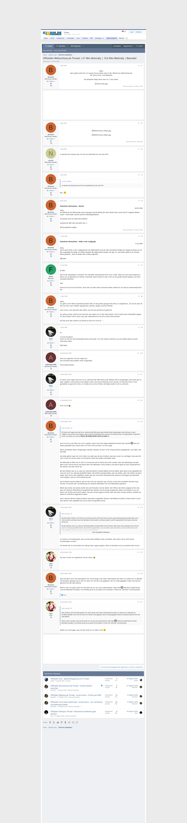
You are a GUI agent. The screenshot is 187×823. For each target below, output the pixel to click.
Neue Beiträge (47, 50)
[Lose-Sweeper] (127, 39)
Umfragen (99, 38)
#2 (142, 123)
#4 (142, 175)
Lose (78, 38)
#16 (141, 573)
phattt (52, 681)
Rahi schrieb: (66, 514)
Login (131, 32)
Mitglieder (77, 46)
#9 (142, 327)
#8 (142, 296)
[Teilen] (139, 65)
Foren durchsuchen (60, 50)
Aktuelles (62, 46)
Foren (50, 46)
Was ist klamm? (112, 38)
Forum (52, 38)
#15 (141, 552)
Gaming (67, 681)
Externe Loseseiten (73, 690)
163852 (51, 81)
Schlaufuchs (60, 38)
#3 (142, 149)
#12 (141, 400)
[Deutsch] (123, 31)
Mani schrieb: (66, 428)
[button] (67, 46)
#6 (142, 236)
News (46, 38)
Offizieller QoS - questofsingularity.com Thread (70, 679)
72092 (51, 165)
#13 (141, 421)
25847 (51, 281)
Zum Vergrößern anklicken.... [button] (101, 532)
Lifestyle (85, 38)
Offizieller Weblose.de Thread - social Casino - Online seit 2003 (76, 695)
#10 (141, 353)
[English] (125, 31)
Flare (52, 716)
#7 (142, 265)
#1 (142, 66)
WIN (91, 38)
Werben (121, 38)
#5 (142, 201)
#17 (141, 602)
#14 (141, 507)
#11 (141, 374)
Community (70, 38)
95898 (51, 343)
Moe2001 (53, 690)
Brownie (47, 61)
